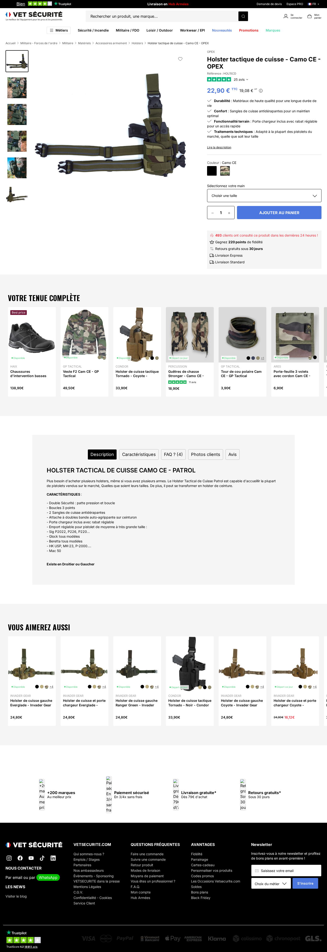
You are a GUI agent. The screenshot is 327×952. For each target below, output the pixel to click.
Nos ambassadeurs (88, 870)
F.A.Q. (135, 887)
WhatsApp (48, 877)
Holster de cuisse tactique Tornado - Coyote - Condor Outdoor (137, 375)
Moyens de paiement (147, 876)
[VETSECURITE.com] (34, 16)
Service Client (84, 903)
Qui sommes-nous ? (88, 854)
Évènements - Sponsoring (93, 876)
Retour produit (142, 865)
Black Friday (200, 898)
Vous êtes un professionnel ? (153, 881)
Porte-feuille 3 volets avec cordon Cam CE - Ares (292, 375)
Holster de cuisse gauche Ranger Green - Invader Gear (137, 704)
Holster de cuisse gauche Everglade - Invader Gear (31, 702)
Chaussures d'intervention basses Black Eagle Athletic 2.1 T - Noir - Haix (30, 378)
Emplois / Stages (86, 859)
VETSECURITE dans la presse (96, 881)
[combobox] (273, 883)
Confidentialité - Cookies (92, 898)
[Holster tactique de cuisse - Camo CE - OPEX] (225, 171)
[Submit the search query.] (243, 16)
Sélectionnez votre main (226, 186)
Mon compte (141, 892)
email (17, 877)
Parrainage (199, 859)
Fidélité (196, 854)
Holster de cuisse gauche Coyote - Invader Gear (242, 702)
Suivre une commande (148, 859)
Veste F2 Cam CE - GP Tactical (81, 373)
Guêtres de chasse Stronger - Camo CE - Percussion (186, 375)
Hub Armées (140, 898)
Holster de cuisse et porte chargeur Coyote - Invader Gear (295, 704)
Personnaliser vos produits (211, 870)
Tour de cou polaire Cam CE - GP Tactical (241, 373)
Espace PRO (295, 4)
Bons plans (199, 892)
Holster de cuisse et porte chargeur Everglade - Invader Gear (84, 704)
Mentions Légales (87, 887)
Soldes (196, 887)
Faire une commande (147, 854)
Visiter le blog (16, 896)
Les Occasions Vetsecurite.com (215, 881)
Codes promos (202, 876)
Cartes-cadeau (202, 865)
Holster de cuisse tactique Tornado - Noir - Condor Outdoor (189, 704)
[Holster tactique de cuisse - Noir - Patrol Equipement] (212, 171)
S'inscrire (305, 883)
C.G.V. (78, 892)
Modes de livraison (145, 870)
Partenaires (82, 865)
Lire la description (219, 147)
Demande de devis (269, 4)
